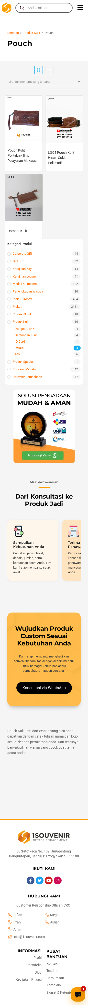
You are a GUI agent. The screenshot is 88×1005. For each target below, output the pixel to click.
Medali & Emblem (25, 284)
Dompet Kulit (17, 231)
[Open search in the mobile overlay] (44, 8)
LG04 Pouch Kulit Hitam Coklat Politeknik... (61, 158)
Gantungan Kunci (26, 335)
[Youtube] (49, 880)
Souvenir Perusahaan (27, 377)
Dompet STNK (24, 329)
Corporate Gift (22, 253)
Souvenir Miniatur (25, 369)
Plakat (17, 306)
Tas (17, 354)
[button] (44, 426)
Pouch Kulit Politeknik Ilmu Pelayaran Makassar (23, 155)
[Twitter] (40, 880)
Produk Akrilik (22, 314)
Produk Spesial (23, 361)
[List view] (49, 70)
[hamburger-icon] (80, 7)
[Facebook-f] (30, 880)
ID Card (20, 341)
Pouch (19, 348)
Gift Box (18, 261)
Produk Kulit (31, 33)
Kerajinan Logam (24, 276)
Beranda (13, 33)
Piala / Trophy (22, 299)
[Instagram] (58, 880)
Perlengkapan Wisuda (28, 291)
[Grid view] (38, 70)
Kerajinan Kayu (23, 269)
